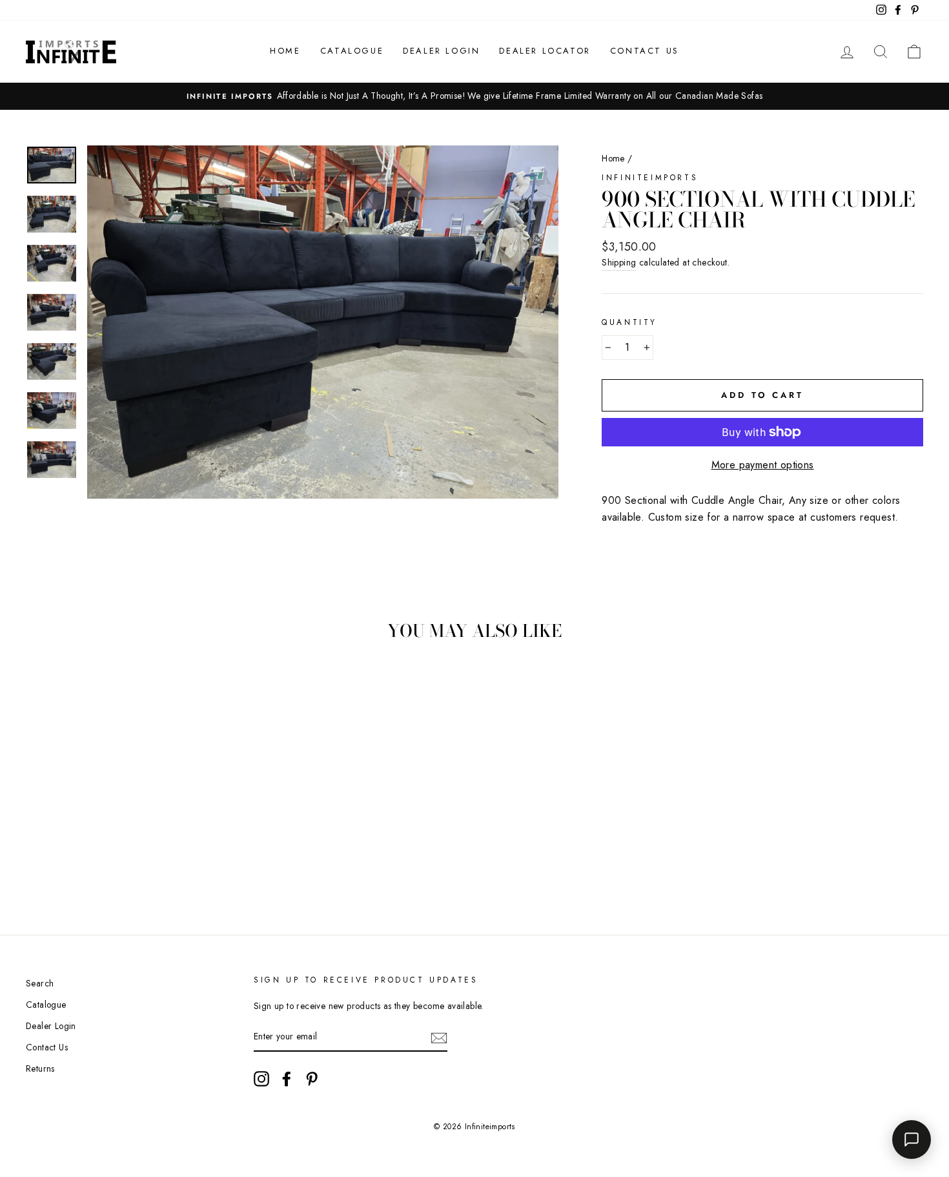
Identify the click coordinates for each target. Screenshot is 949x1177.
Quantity (629, 322)
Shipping (619, 262)
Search (40, 983)
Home (285, 51)
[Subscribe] (439, 1037)
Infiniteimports (650, 177)
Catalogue (351, 51)
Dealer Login (441, 51)
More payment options (762, 464)
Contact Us (644, 51)
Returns (40, 1068)
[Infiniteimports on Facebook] (286, 1079)
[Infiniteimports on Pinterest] (312, 1079)
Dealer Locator (544, 51)
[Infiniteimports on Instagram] (261, 1079)
